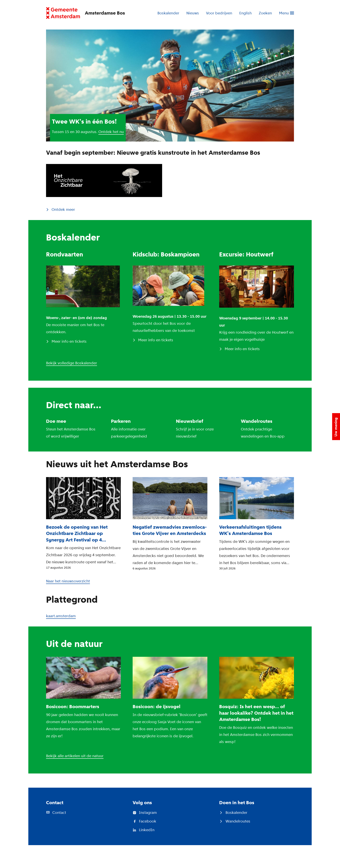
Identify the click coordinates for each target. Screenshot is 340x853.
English (245, 13)
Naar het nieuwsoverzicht (68, 581)
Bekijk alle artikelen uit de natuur (74, 755)
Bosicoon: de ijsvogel (156, 706)
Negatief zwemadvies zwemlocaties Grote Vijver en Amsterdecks (170, 530)
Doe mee (56, 421)
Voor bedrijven (219, 13)
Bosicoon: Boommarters (72, 706)
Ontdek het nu (111, 131)
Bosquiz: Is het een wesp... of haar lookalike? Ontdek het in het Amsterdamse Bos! (256, 713)
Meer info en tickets (69, 341)
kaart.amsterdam (61, 615)
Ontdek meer (63, 209)
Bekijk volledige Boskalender (71, 362)
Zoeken (265, 13)
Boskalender (168, 13)
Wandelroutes (256, 421)
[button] (336, 426)
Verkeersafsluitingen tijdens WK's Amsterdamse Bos (250, 530)
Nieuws (192, 13)
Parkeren (121, 421)
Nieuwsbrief (189, 421)
